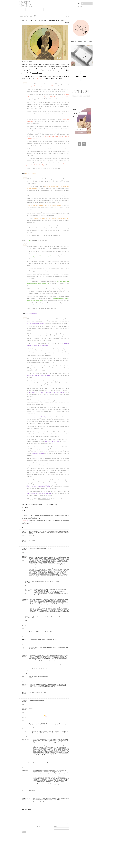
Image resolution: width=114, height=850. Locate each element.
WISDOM (22, 10)
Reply (23, 535)
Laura (23, 540)
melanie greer (25, 770)
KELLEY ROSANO (30, 173)
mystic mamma (27, 846)
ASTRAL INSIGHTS (38, 10)
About (79, 5)
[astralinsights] (28, 16)
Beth (23, 624)
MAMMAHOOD (70, 10)
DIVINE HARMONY (31, 313)
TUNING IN (29, 10)
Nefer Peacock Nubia (27, 708)
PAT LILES (28, 241)
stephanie (24, 639)
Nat (22, 762)
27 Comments (66, 22)
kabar (23, 692)
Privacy (80, 6)
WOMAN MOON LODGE (60, 10)
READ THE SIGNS (49, 10)
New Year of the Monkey (50, 504)
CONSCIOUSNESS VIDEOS (83, 10)
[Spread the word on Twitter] (68, 16)
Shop (79, 3)
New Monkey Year (37, 73)
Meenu (23, 723)
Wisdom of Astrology (56, 78)
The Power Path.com (41, 241)
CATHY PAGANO (40, 78)
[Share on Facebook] (66, 16)
